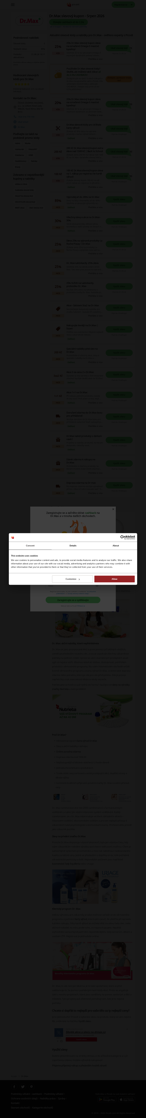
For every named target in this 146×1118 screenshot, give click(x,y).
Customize (71, 579)
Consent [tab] (30, 545)
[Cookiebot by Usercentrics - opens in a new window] (122, 537)
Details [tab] (73, 545)
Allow (114, 579)
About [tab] (116, 545)
